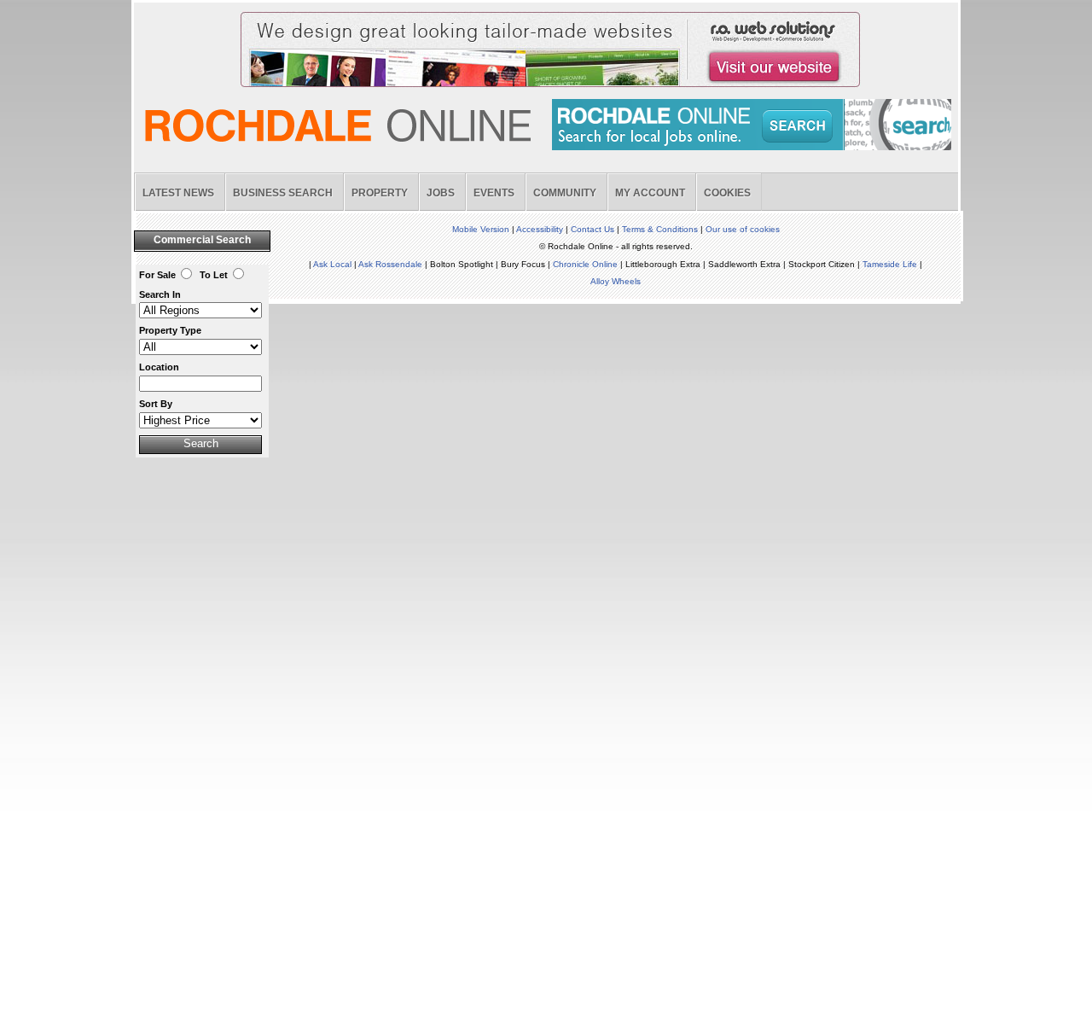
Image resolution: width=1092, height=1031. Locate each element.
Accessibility (539, 229)
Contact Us (592, 229)
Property (379, 193)
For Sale (157, 275)
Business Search (283, 193)
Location (159, 367)
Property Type (170, 330)
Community (564, 193)
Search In (160, 294)
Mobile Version (480, 229)
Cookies (727, 193)
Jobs (441, 193)
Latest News (178, 193)
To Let (214, 275)
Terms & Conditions (660, 229)
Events (493, 193)
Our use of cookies (743, 229)
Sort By (155, 404)
